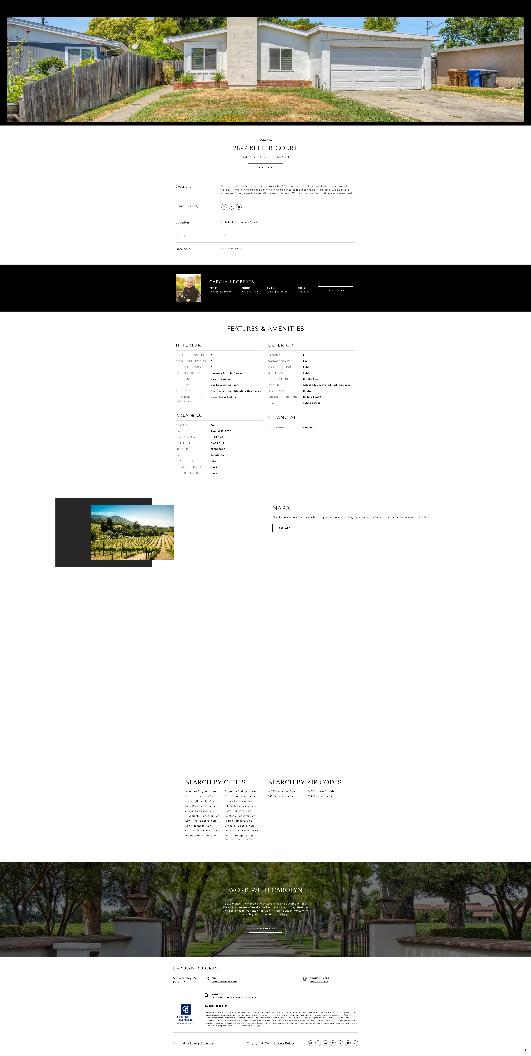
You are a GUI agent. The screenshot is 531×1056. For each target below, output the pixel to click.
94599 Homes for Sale (321, 791)
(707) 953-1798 (319, 981)
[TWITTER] (340, 1043)
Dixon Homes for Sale (198, 825)
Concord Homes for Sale (240, 825)
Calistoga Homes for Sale (240, 816)
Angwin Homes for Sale (199, 811)
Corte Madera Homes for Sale (203, 830)
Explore (284, 528)
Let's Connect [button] (265, 928)
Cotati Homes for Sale (238, 811)
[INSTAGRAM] (310, 1043)
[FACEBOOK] (318, 1043)
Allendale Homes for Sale (240, 806)
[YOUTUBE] (348, 1043)
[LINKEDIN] (325, 1043)
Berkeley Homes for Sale (200, 835)
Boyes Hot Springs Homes (240, 791)
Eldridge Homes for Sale (200, 796)
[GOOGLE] (333, 1043)
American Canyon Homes (200, 791)
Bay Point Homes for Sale (201, 821)
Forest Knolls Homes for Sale (242, 830)
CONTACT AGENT (335, 290)
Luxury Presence (202, 1043)
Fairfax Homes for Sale (238, 821)
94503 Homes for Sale (281, 796)
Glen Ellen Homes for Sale (241, 796)
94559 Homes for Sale (281, 791)
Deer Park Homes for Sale (201, 806)
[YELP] (355, 1043)
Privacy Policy (284, 1043)
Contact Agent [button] (265, 167)
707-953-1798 (250, 291)
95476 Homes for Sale (321, 796)
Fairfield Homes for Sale (200, 801)
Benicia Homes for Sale (239, 801)
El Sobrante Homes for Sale (202, 816)
